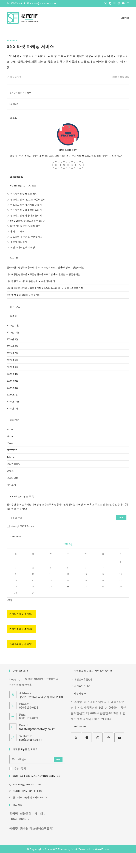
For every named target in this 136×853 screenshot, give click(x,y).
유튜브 (10, 470)
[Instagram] (72, 165)
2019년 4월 (12, 373)
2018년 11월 (13, 408)
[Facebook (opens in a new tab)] (110, 3)
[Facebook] (63, 165)
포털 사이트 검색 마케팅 (22, 247)
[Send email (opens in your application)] (127, 3)
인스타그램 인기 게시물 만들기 (26, 204)
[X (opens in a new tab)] (105, 3)
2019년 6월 (12, 360)
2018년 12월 (13, 401)
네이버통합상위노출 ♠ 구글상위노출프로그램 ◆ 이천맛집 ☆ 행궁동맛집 (43, 274)
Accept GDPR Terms (22, 526)
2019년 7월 (12, 353)
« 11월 (9, 600)
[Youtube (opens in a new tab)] (123, 3)
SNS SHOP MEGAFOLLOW (27, 791)
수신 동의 (20, 768)
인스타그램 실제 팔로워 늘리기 (26, 210)
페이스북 (11, 484)
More (10, 436)
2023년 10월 (13, 332)
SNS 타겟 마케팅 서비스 (30, 46)
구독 (121, 517)
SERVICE (12, 40)
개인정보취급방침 (83, 679)
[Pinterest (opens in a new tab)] (114, 3)
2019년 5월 (12, 366)
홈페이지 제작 (17, 231)
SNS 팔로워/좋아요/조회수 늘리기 (28, 220)
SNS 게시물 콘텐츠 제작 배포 (25, 226)
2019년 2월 (12, 387)
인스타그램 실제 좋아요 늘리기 (26, 215)
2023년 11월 (13, 325)
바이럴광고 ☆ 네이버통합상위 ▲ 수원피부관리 (31, 281)
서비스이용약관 (82, 685)
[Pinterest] (80, 165)
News (10, 443)
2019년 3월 (12, 380)
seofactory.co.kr (30, 739)
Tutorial (11, 457)
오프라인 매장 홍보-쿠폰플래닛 (26, 236)
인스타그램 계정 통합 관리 (23, 194)
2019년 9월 (12, 339)
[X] (55, 165)
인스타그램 (12, 477)
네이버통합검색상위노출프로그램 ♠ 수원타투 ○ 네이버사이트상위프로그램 (45, 288)
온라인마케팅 (14, 464)
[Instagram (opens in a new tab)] (119, 3)
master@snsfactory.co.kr (37, 729)
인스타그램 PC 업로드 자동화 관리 (28, 199)
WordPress (102, 849)
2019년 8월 (12, 346)
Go (58, 759)
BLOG (10, 429)
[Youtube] (119, 737)
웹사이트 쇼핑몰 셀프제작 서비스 (30, 797)
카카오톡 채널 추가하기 (21, 613)
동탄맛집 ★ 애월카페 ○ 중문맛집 (23, 295)
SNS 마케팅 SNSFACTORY (27, 784)
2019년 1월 (12, 394)
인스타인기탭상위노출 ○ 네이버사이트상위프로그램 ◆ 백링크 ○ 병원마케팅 (45, 267)
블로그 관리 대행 (18, 242)
